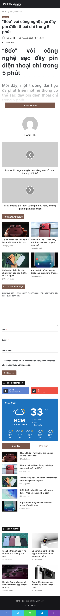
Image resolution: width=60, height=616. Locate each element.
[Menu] (56, 4)
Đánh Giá (18, 11)
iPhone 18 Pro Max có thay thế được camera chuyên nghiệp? (43, 242)
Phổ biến (43, 446)
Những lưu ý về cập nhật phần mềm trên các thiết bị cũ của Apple (14, 273)
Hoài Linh (9, 38)
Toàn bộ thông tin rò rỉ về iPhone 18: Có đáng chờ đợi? (14, 553)
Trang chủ (8, 11)
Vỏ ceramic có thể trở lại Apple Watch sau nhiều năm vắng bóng (43, 553)
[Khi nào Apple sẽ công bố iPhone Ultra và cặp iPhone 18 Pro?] (15, 572)
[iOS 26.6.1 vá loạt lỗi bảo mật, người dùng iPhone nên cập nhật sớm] (9, 494)
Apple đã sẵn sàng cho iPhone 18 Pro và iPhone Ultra (43, 585)
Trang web (6, 350)
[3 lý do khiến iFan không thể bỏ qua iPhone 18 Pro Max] (15, 229)
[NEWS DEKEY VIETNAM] (12, 4)
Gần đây (16, 446)
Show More (29, 105)
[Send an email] (14, 38)
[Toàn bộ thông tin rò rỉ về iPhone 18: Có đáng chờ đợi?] (15, 540)
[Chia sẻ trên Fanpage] (2, 81)
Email (5, 340)
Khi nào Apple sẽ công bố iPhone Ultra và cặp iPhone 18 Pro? (14, 585)
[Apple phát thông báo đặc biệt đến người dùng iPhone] (44, 260)
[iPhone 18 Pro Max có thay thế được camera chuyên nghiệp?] (44, 229)
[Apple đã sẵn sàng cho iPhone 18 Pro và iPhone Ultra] (45, 572)
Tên (4, 329)
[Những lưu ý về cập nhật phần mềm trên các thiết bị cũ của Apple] (15, 260)
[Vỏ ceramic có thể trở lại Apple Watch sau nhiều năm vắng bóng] (45, 540)
